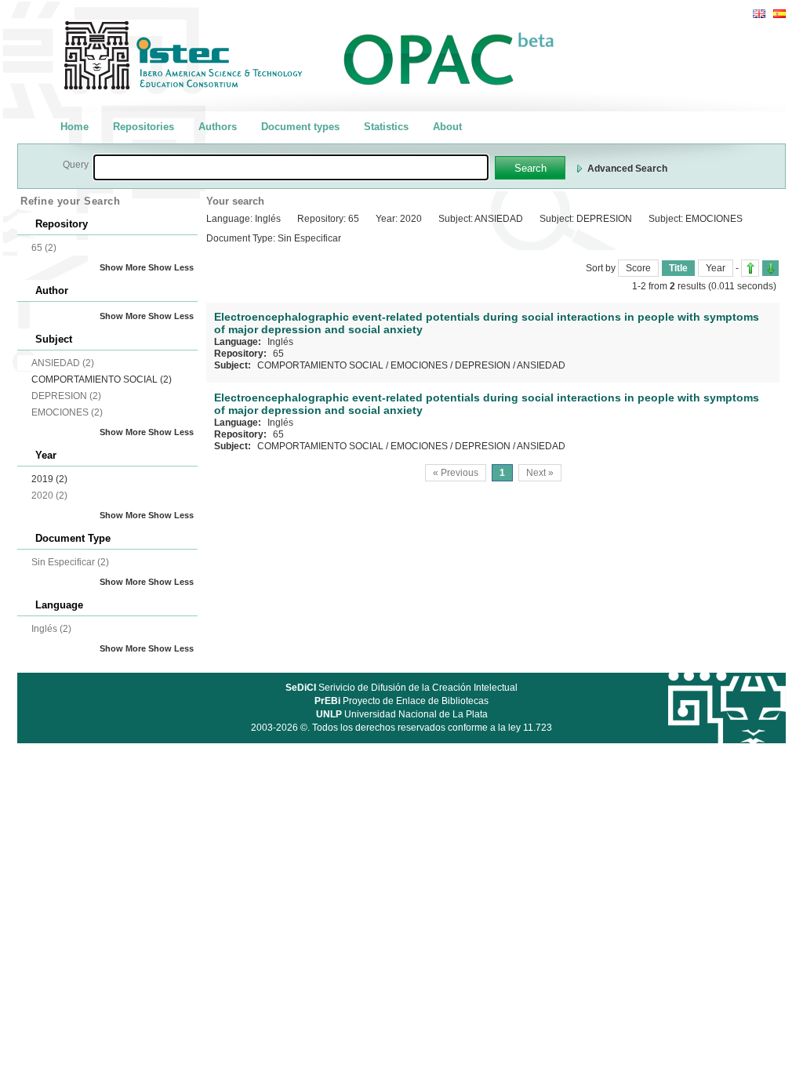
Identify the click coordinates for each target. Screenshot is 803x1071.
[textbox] (291, 167)
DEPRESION (483, 365)
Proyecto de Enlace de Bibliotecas (401, 700)
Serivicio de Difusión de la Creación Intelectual (401, 687)
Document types (300, 127)
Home (74, 127)
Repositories (143, 127)
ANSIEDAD (541, 365)
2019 (49, 479)
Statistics (386, 127)
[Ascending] (750, 268)
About (447, 127)
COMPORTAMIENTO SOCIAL (101, 379)
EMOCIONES (419, 365)
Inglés (280, 341)
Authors (217, 127)
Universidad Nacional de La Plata (402, 714)
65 (278, 353)
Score (638, 268)
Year (715, 268)
